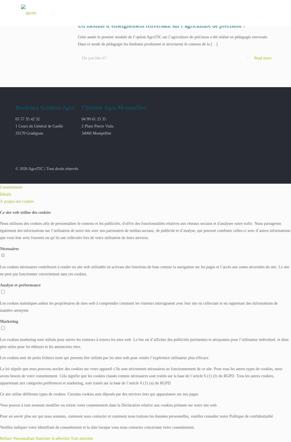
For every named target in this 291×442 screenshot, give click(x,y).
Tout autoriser (82, 438)
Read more (262, 58)
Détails (5, 194)
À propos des (17, 201)
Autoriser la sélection (53, 438)
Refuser (6, 438)
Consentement (11, 187)
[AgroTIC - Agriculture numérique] (29, 13)
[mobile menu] (266, 13)
